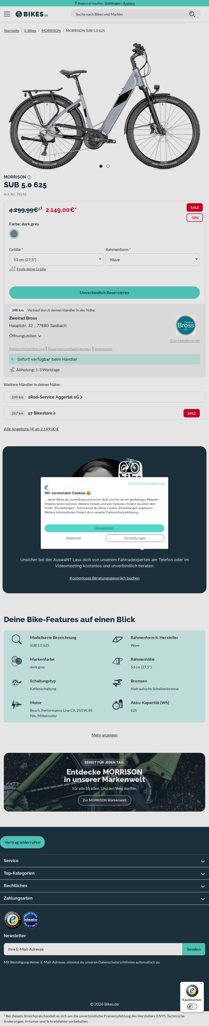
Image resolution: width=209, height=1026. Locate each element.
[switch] (192, 1007)
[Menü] (201, 985)
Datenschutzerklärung (146, 483)
